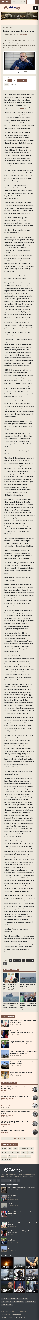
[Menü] (35, 8)
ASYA (31, 1148)
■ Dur (6, 84)
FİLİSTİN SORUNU (6, 1159)
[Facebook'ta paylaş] (10, 960)
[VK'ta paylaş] (28, 960)
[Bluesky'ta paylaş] (19, 960)
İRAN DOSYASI (6, 1301)
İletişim (23, 1317)
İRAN (11, 27)
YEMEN (28, 1156)
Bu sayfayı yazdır (22, 34)
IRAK (10, 1148)
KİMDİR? (24, 1152)
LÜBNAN (30, 1152)
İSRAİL (15, 1148)
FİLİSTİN (4, 1148)
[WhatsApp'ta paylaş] (15, 960)
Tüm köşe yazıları (19, 1138)
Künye (18, 1317)
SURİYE (4, 1156)
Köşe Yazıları (11, 1317)
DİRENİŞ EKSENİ (12, 1156)
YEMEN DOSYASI (18, 1301)
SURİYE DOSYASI (7, 1304)
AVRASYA (21, 1156)
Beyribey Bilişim (16, 1314)
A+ (14, 80)
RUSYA (4, 1152)
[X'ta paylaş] (23, 960)
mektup (22, 108)
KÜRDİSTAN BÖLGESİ (13, 1152)
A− (6, 80)
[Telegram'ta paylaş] (32, 960)
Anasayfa (5, 27)
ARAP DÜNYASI (24, 1148)
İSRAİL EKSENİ (30, 1301)
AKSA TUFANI (14, 1298)
